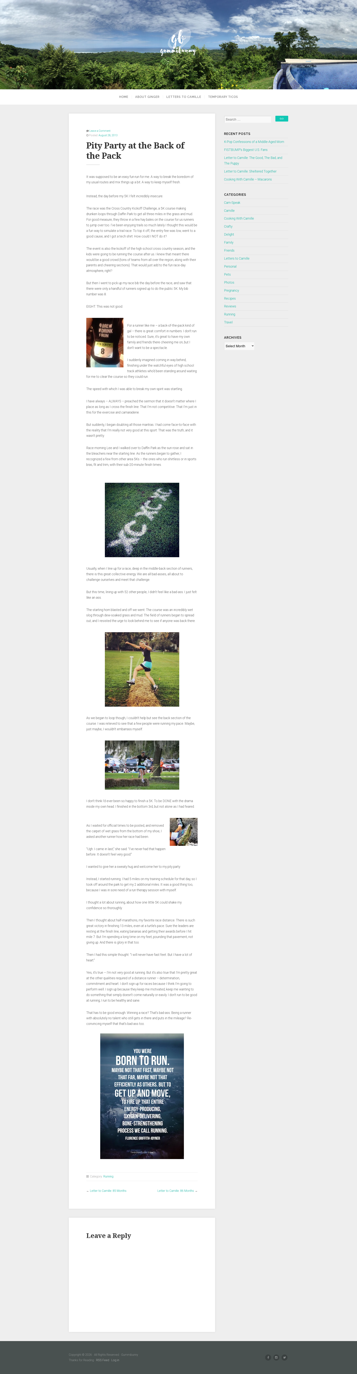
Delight (229, 234)
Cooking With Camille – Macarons (248, 179)
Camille (229, 211)
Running (108, 1176)
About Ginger (147, 97)
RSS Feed (102, 1360)
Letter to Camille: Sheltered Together (250, 171)
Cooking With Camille (239, 218)
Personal (230, 266)
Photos (229, 282)
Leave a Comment (99, 130)
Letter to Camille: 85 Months (108, 1191)
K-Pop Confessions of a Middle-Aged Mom (254, 142)
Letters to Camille (183, 97)
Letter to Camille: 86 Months (175, 1191)
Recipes (230, 298)
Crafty (228, 226)
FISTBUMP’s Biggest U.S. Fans (246, 150)
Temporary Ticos (223, 97)
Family (228, 242)
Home (123, 97)
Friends (229, 250)
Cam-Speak (232, 203)
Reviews (230, 306)
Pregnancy (231, 290)
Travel (228, 322)
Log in (115, 1360)
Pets (227, 274)
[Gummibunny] (178, 44)
